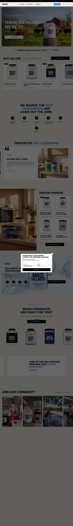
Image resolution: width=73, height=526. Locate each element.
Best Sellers (22, 4)
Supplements (38, 4)
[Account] (67, 4)
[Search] (63, 4)
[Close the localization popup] (52, 254)
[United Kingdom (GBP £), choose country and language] (65, 4)
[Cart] (70, 4)
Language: (38, 264)
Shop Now (36, 269)
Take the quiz (57, 4)
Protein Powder (29, 4)
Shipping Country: (25, 264)
